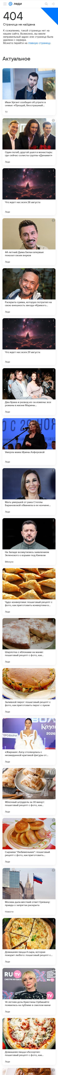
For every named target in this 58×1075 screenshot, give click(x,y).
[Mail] (10, 4)
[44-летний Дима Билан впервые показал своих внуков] (29, 241)
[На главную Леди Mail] (17, 4)
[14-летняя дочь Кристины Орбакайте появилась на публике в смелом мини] (29, 991)
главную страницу (39, 43)
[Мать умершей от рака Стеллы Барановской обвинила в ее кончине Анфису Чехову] (29, 491)
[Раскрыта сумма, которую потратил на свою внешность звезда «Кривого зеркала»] (29, 291)
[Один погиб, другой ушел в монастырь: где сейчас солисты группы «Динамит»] (29, 141)
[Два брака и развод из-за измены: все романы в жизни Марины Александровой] (29, 391)
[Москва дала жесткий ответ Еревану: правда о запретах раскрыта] (29, 891)
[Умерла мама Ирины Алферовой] (29, 441)
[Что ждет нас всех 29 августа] (29, 341)
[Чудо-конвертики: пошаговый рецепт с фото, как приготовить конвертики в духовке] (29, 591)
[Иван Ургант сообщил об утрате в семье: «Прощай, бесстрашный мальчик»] (29, 91)
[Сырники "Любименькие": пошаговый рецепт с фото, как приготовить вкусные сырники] (29, 841)
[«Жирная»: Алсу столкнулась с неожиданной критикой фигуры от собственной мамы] (29, 741)
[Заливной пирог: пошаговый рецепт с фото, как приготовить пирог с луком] (29, 691)
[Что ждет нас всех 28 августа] (29, 191)
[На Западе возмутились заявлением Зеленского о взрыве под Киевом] (29, 541)
